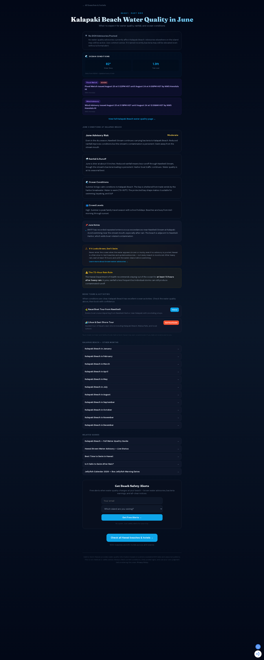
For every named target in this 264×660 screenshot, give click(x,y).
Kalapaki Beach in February (132, 356)
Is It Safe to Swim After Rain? (132, 464)
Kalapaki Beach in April (132, 371)
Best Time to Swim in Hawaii (132, 456)
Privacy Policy (142, 562)
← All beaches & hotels (94, 5)
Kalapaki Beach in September (132, 402)
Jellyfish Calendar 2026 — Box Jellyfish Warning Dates (132, 471)
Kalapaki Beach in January (132, 348)
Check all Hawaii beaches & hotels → (132, 537)
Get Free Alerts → (132, 517)
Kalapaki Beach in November (132, 417)
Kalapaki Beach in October (132, 410)
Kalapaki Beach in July (132, 387)
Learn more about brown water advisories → (108, 261)
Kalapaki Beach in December (132, 425)
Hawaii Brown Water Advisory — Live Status (132, 448)
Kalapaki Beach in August (132, 394)
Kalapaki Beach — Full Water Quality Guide (132, 441)
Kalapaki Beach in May (132, 379)
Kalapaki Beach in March (132, 364)
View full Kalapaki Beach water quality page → (132, 119)
